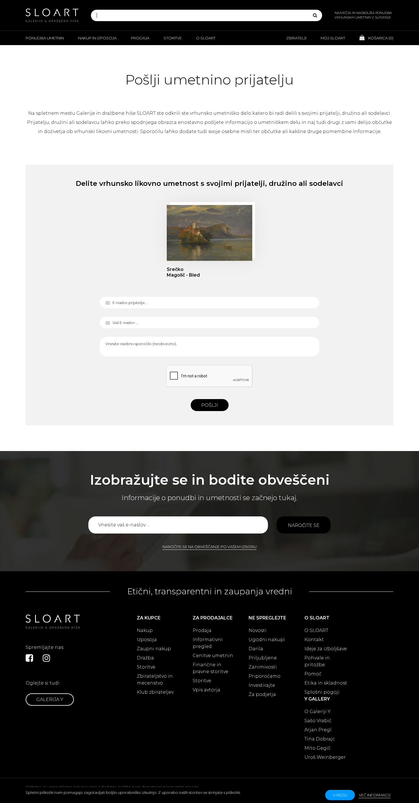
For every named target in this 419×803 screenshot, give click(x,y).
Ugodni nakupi (267, 639)
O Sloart (205, 38)
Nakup (145, 630)
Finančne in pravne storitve (210, 668)
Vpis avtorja (206, 690)
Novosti (258, 630)
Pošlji (209, 405)
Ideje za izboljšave (325, 648)
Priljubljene (263, 658)
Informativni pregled (208, 643)
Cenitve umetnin (213, 655)
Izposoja (147, 639)
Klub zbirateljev (155, 692)
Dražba (145, 658)
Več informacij (374, 795)
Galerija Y (49, 699)
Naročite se (304, 525)
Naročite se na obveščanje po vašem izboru (209, 546)
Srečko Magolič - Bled (209, 233)
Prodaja (140, 38)
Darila (256, 648)
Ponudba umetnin (45, 38)
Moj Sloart (333, 38)
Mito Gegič (317, 748)
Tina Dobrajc (319, 739)
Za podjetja (262, 694)
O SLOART (316, 630)
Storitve (173, 38)
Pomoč (313, 674)
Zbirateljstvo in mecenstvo (155, 679)
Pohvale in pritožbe (317, 661)
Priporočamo (264, 676)
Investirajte (262, 685)
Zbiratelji (296, 38)
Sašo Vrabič (317, 720)
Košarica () (380, 38)
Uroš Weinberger (325, 757)
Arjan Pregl (317, 729)
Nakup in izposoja (97, 38)
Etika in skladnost (325, 683)
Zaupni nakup (154, 648)
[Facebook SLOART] (29, 658)
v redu (340, 795)
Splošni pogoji (321, 692)
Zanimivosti (263, 667)
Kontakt (314, 639)
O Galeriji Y (317, 711)
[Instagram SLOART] (46, 658)
